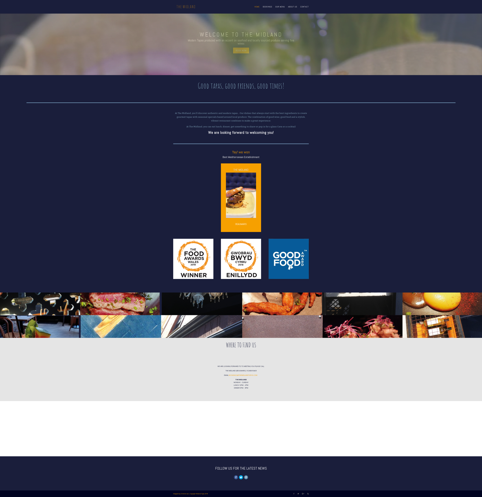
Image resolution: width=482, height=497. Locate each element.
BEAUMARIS (241, 224)
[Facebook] (236, 477)
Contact (304, 7)
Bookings (267, 7)
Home (257, 7)
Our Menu (280, 7)
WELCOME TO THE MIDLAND (241, 34)
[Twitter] (241, 477)
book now (241, 50)
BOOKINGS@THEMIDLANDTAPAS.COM (243, 375)
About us (292, 7)
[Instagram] (246, 477)
